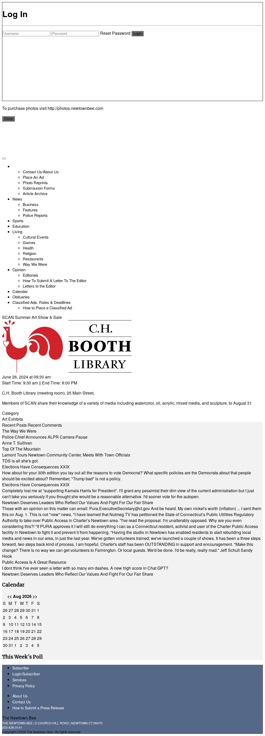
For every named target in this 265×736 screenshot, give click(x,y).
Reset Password (115, 33)
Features (30, 209)
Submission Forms (39, 188)
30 (28, 610)
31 (33, 610)
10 (11, 624)
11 (16, 624)
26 (5, 610)
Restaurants (33, 258)
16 (5, 631)
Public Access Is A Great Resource (34, 562)
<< (9, 596)
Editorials (30, 275)
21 (33, 631)
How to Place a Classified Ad (47, 307)
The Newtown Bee (19, 718)
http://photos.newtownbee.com (75, 108)
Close (8, 119)
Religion (29, 253)
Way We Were (35, 264)
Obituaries (21, 296)
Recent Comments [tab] (45, 425)
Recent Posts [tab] (14, 425)
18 (16, 631)
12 (22, 624)
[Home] (13, 166)
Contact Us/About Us (41, 171)
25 (16, 638)
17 (11, 631)
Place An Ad (33, 177)
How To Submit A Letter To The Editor (54, 280)
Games (29, 242)
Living (17, 231)
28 (16, 610)
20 (28, 631)
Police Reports (35, 215)
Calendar (20, 291)
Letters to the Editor (39, 286)
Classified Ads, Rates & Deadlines (41, 302)
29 (22, 610)
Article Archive (35, 193)
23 (5, 638)
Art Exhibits (12, 419)
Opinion (18, 269)
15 (39, 624)
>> (35, 596)
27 (11, 610)
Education (20, 226)
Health (28, 248)
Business (31, 204)
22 (39, 631)
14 (33, 624)
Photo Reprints (35, 182)
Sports (18, 220)
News (17, 199)
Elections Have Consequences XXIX (36, 467)
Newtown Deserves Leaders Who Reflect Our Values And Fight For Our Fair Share (77, 502)
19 (22, 631)
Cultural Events (36, 237)
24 (11, 638)
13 (28, 624)
